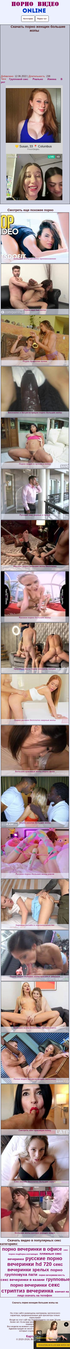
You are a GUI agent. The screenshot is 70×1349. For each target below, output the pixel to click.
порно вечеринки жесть (52, 1275)
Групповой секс (18, 79)
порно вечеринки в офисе (32, 1249)
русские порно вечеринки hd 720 (34, 1261)
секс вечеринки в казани (23, 1280)
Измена (51, 79)
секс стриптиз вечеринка (30, 1288)
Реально (38, 79)
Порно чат (42, 19)
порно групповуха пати (34, 1272)
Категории (28, 19)
